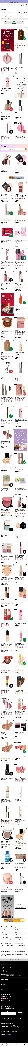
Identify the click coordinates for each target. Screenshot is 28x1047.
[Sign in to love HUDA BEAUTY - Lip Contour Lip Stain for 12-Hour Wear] (13, 249)
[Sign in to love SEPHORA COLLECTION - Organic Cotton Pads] (13, 520)
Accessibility (15, 1032)
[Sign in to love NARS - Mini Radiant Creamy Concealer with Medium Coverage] (13, 807)
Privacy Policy (3, 1032)
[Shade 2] (18, 46)
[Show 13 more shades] (26, 334)
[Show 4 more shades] (12, 356)
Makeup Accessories (9, 953)
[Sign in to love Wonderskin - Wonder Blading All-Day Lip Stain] (13, 699)
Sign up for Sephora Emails (7, 1011)
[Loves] (23, 5)
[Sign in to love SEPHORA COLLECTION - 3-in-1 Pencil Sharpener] (27, 720)
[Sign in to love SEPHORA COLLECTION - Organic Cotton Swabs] (13, 476)
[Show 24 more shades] (12, 603)
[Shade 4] (22, 46)
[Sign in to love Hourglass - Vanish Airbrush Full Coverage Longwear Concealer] (27, 271)
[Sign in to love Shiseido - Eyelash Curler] (13, 362)
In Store (10, 18)
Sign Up (20, 1014)
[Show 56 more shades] (26, 287)
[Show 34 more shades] (26, 693)
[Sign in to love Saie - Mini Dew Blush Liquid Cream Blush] (27, 249)
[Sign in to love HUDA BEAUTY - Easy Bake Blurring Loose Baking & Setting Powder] (13, 182)
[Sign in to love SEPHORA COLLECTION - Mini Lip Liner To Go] (13, 123)
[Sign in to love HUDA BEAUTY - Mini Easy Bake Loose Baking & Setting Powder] (27, 154)
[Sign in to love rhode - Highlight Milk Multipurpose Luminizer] (27, 453)
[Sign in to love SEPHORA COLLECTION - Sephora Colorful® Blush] (13, 497)
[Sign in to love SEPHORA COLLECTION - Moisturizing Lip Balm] (13, 609)
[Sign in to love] (27, 54)
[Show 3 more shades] (26, 139)
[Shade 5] (25, 46)
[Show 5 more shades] (12, 671)
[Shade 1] (15, 46)
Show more (3, 947)
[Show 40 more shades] (26, 671)
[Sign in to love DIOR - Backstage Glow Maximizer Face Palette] (13, 543)
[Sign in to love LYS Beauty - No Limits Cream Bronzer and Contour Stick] (27, 204)
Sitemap (19, 1032)
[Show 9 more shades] (26, 559)
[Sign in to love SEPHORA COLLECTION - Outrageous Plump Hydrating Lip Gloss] (27, 497)
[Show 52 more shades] (12, 647)
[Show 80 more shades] (26, 845)
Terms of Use (9, 1032)
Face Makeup (17, 953)
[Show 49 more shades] (12, 759)
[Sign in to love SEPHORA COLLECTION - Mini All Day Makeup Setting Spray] (13, 765)
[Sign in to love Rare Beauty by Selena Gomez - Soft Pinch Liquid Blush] (27, 699)
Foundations (11, 951)
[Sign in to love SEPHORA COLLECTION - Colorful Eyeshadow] (13, 829)
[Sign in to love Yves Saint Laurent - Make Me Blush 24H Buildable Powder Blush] (13, 654)
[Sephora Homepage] (4, 5)
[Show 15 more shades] (26, 714)
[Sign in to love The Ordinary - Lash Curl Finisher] (27, 787)
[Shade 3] (20, 46)
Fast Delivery (17, 18)
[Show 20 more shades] (12, 220)
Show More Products (20, 907)
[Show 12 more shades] (12, 198)
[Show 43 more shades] (12, 116)
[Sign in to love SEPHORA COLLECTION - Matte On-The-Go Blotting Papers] (27, 476)
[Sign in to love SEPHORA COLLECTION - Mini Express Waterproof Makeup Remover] (13, 851)
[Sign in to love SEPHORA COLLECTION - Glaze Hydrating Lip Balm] (13, 677)
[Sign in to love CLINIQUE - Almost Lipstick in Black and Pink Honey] (27, 362)
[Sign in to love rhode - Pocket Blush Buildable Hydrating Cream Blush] (13, 340)
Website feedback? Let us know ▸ (14, 959)
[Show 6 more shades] (12, 423)
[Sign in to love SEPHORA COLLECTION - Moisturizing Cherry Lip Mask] (13, 226)
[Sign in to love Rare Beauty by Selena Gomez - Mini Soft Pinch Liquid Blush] (27, 385)
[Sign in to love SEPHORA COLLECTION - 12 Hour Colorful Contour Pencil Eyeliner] (27, 873)
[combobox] (15, 5)
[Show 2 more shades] (12, 70)
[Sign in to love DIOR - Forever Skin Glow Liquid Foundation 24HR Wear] (27, 677)
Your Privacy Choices (5, 1034)
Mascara (21, 951)
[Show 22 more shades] (12, 823)
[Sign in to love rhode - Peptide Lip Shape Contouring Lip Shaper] (13, 407)
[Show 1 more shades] (26, 400)
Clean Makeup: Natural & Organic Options (14, 954)
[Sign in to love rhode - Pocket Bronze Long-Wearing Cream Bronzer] (27, 29)
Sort (4, 18)
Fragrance (17, 951)
